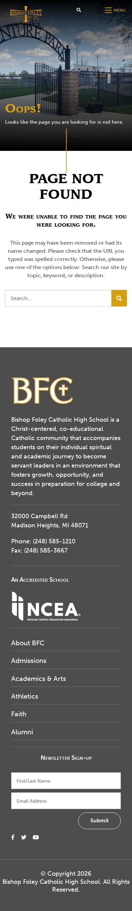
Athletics (24, 696)
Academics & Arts (38, 679)
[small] (13, 837)
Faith (18, 714)
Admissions (28, 660)
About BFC (27, 643)
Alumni (22, 732)
